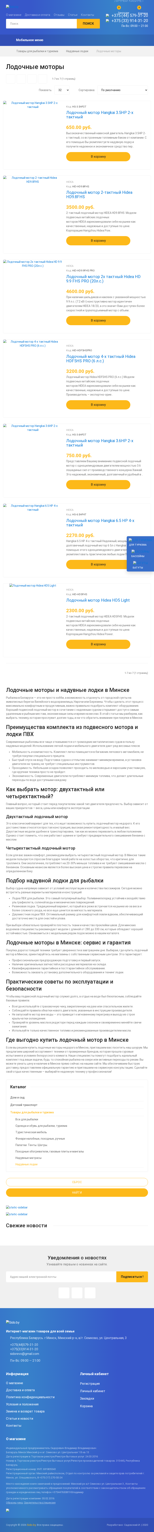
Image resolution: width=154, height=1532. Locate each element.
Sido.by (31, 1524)
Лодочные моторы (108, 51)
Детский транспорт (23, 1105)
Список (42, 78)
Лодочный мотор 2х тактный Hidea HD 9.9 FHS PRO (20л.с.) (103, 278)
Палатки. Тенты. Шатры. (31, 1145)
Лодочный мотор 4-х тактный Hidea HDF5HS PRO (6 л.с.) (100, 358)
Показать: (45, 90)
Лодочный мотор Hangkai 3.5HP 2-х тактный (99, 114)
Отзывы (59, 14)
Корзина (86, 1406)
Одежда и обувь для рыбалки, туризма (41, 1125)
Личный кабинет (92, 1391)
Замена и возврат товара (25, 1411)
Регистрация (90, 1384)
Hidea (69, 181)
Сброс (77, 1182)
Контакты (87, 14)
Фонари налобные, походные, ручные (40, 1138)
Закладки (87, 1398)
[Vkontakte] (90, 1292)
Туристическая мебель (31, 1132)
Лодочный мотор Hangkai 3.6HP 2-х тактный (99, 443)
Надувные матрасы (28, 1157)
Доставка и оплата (37, 14)
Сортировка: (87, 90)
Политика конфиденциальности (30, 1397)
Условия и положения (22, 1404)
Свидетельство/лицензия (40, 1502)
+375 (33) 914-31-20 (129, 20)
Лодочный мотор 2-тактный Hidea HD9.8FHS (99, 194)
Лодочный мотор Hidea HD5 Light (98, 600)
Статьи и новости (19, 1418)
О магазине (13, 14)
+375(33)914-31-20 (24, 1349)
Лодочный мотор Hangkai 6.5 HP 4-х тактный (100, 522)
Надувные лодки (77, 51)
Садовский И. (132, 1524)
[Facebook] (77, 1292)
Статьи (72, 14)
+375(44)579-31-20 (24, 1345)
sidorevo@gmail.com (24, 1354)
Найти (77, 1192)
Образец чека (14, 1502)
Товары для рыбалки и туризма (37, 51)
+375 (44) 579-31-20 (129, 15)
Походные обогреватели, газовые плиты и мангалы (49, 1151)
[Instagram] (64, 1292)
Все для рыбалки (26, 1119)
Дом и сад (17, 1097)
